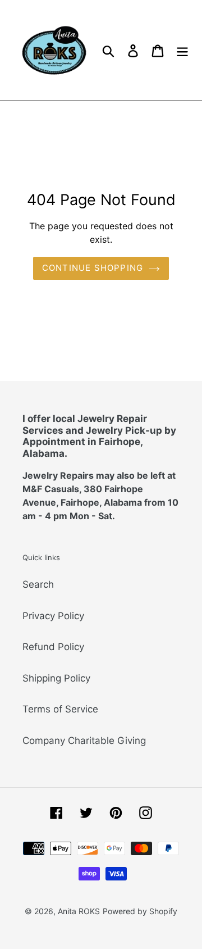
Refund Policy (53, 646)
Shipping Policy (56, 678)
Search (38, 584)
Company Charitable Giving (84, 740)
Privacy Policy (53, 615)
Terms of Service (60, 709)
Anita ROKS (79, 911)
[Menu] (182, 50)
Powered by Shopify (140, 911)
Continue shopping (92, 267)
